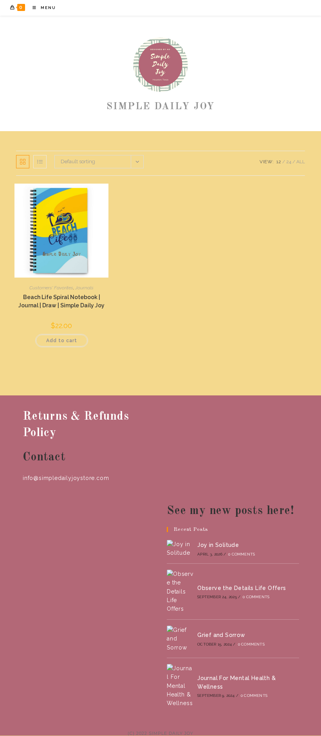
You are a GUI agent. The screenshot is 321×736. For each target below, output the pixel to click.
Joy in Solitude (218, 545)
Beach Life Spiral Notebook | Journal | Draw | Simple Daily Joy (61, 301)
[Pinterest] (274, 8)
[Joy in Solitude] (180, 548)
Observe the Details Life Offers (241, 588)
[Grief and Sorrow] (180, 639)
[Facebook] (264, 8)
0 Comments (241, 554)
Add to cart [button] (61, 340)
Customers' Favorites (51, 287)
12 (278, 161)
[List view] (40, 161)
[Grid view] (22, 161)
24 (288, 161)
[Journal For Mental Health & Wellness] (180, 686)
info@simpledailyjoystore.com (66, 478)
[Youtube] (295, 8)
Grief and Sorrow (221, 635)
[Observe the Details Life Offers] (180, 591)
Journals (84, 287)
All (300, 161)
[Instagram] (285, 8)
